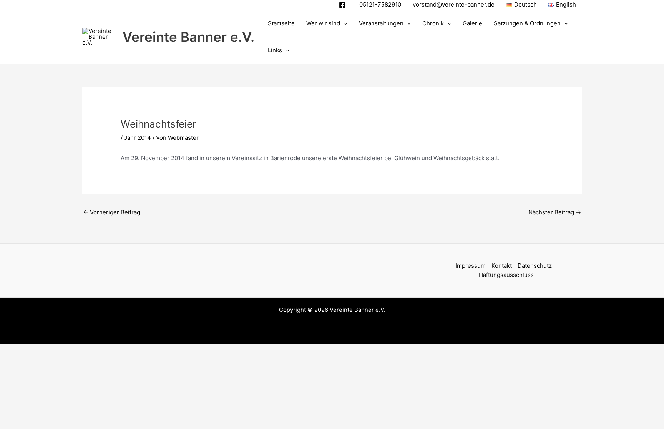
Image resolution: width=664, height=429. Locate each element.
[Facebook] (342, 5)
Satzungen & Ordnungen (527, 23)
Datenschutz (535, 265)
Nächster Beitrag (554, 212)
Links (275, 50)
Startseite (281, 23)
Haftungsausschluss (506, 274)
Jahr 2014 (137, 137)
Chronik (433, 23)
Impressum (470, 265)
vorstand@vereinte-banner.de (454, 4)
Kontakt (501, 265)
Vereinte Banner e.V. (188, 37)
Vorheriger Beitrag (111, 212)
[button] (343, 23)
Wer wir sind (323, 23)
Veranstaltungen (381, 23)
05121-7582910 (380, 4)
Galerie (472, 23)
